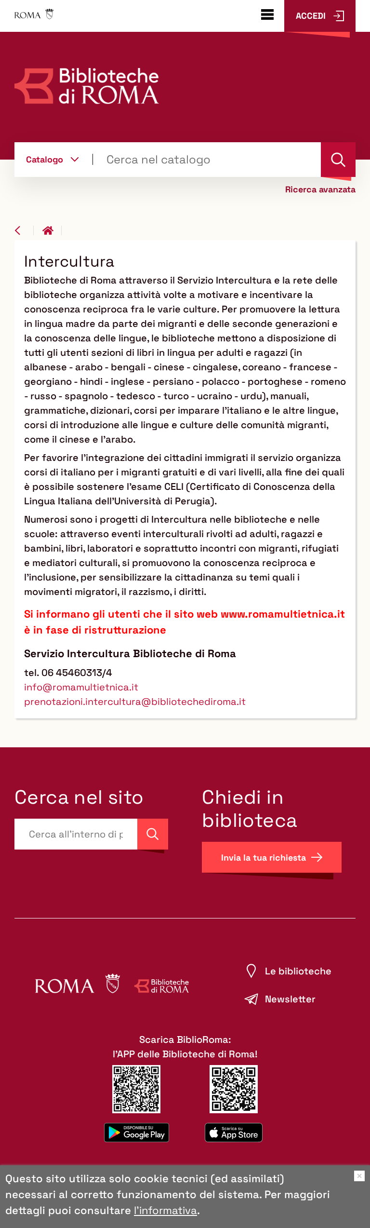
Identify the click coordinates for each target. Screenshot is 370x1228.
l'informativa (165, 1210)
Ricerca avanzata (320, 189)
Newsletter (290, 999)
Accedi (311, 15)
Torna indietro (24, 230)
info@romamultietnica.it (81, 687)
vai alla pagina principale (52, 230)
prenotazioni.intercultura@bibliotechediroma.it (135, 701)
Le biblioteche (298, 971)
